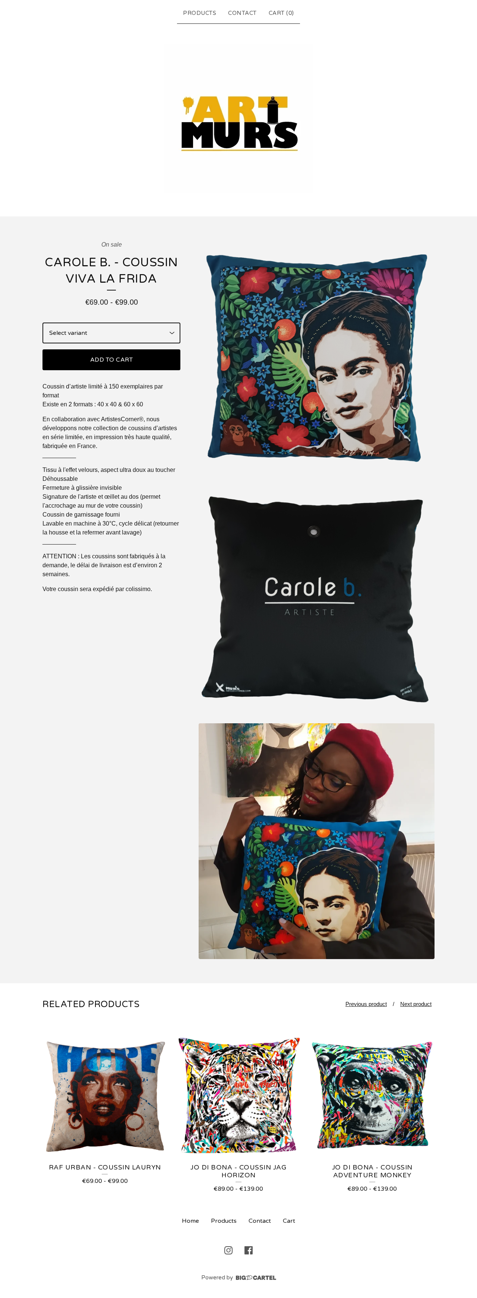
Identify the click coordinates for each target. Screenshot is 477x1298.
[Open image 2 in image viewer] (317, 599)
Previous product (366, 1004)
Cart (289, 1221)
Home (190, 1221)
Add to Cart (111, 360)
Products (199, 13)
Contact (242, 13)
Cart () (281, 13)
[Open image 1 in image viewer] (317, 358)
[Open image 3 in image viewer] (317, 841)
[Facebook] (248, 1250)
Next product (416, 1004)
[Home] (238, 118)
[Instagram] (228, 1250)
